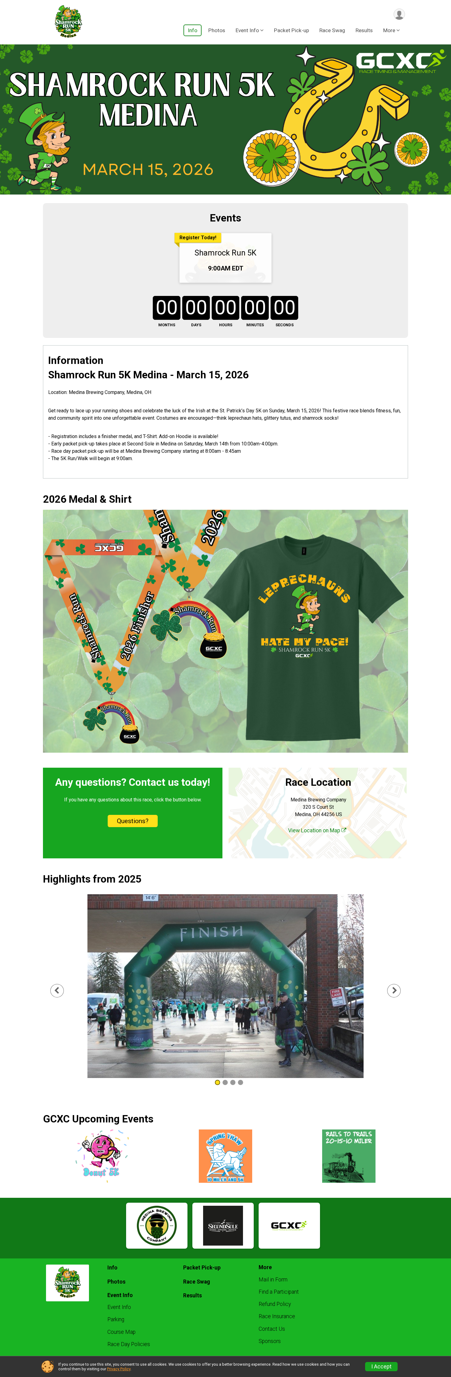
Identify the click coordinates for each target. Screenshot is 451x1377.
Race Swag (332, 30)
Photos (216, 30)
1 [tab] (217, 1082)
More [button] (389, 30)
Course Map (121, 1332)
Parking (115, 1319)
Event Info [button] (247, 30)
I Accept (381, 1367)
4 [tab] (240, 1082)
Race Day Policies (128, 1344)
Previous (62, 990)
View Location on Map (314, 830)
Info (192, 30)
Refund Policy (275, 1304)
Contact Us (272, 1329)
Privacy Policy (118, 1369)
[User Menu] (399, 14)
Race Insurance (277, 1316)
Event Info (119, 1307)
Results (364, 30)
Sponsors (270, 1341)
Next (399, 990)
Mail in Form (273, 1280)
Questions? (132, 821)
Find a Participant (279, 1292)
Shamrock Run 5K (225, 252)
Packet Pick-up (291, 30)
